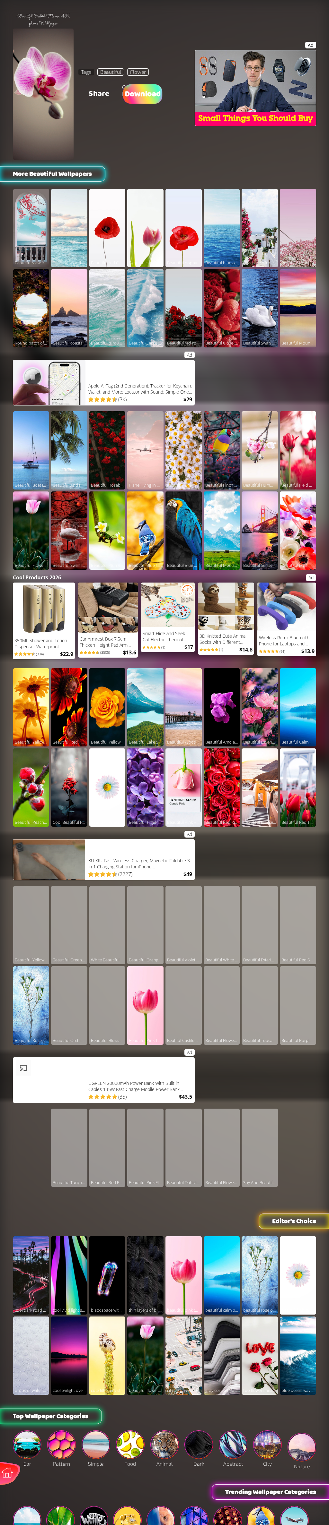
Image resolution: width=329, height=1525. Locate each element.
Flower (138, 72)
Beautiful (110, 72)
